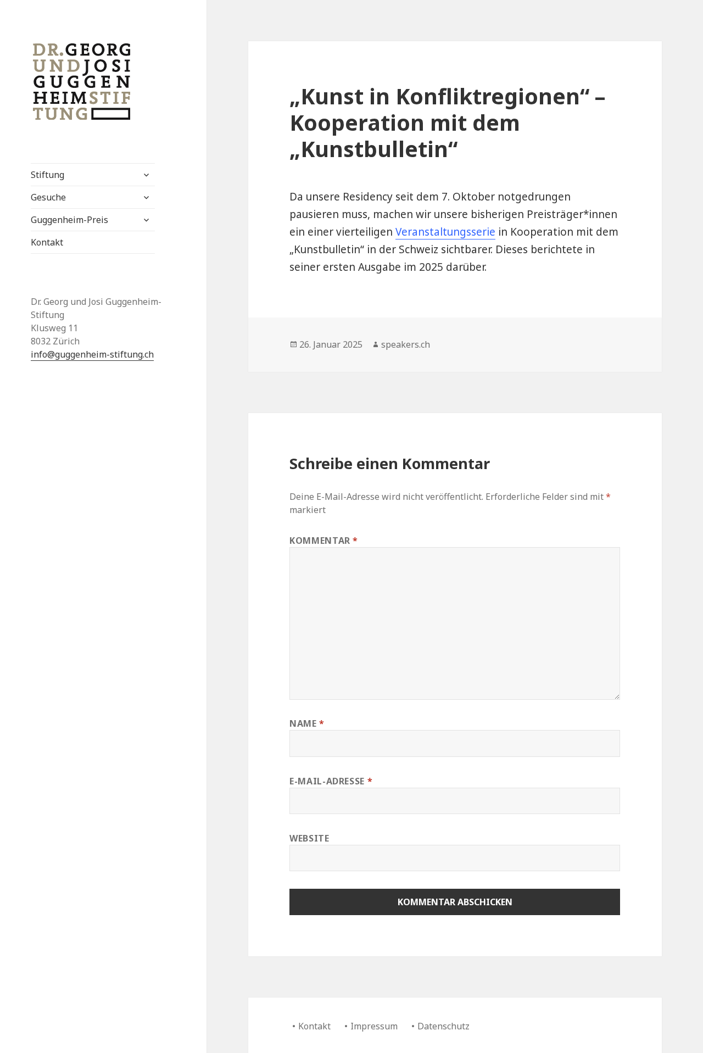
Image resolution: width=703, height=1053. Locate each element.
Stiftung (47, 175)
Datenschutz (443, 1026)
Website (309, 838)
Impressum (374, 1026)
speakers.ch (405, 344)
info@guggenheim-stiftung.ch (92, 354)
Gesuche (48, 197)
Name (307, 723)
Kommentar (323, 540)
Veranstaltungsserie (445, 232)
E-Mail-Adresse (330, 781)
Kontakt (47, 242)
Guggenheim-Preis (69, 220)
